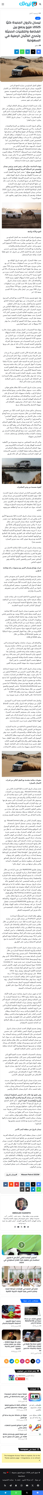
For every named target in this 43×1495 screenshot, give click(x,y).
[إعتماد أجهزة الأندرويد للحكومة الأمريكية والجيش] (11, 1312)
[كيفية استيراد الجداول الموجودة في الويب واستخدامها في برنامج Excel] (35, 1397)
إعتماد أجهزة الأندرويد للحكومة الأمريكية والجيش (11, 1322)
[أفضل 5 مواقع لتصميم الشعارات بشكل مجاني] (35, 1427)
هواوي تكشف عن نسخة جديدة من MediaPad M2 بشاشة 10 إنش (32, 1321)
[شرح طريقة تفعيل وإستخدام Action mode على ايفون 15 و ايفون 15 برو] (35, 1437)
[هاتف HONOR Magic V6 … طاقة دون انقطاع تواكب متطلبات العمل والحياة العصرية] (11, 1335)
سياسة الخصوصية (8, 1480)
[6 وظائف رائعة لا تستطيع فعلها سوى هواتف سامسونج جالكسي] (35, 1408)
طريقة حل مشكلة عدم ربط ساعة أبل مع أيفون (14, 1416)
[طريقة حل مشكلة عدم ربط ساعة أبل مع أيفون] (35, 1418)
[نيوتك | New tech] (28, 4)
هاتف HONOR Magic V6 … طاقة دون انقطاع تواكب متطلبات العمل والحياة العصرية (12, 1345)
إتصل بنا (17, 1480)
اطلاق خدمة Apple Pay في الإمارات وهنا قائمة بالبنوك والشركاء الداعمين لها (32, 1347)
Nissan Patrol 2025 (29, 1174)
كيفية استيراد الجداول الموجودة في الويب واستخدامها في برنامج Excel (15, 1396)
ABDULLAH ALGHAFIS (21, 1213)
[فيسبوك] (38, 1184)
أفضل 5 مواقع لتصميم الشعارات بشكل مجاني (15, 1426)
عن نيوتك (38, 1480)
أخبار (30, 13)
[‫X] (33, 1184)
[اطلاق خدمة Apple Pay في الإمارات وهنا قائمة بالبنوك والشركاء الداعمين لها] (31, 1336)
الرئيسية (36, 13)
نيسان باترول (11, 1174)
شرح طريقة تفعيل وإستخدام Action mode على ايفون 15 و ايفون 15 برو (15, 1435)
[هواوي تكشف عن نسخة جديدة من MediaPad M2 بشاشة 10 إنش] (31, 1311)
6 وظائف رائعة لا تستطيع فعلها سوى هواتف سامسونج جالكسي (16, 1406)
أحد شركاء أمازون (27, 1480)
